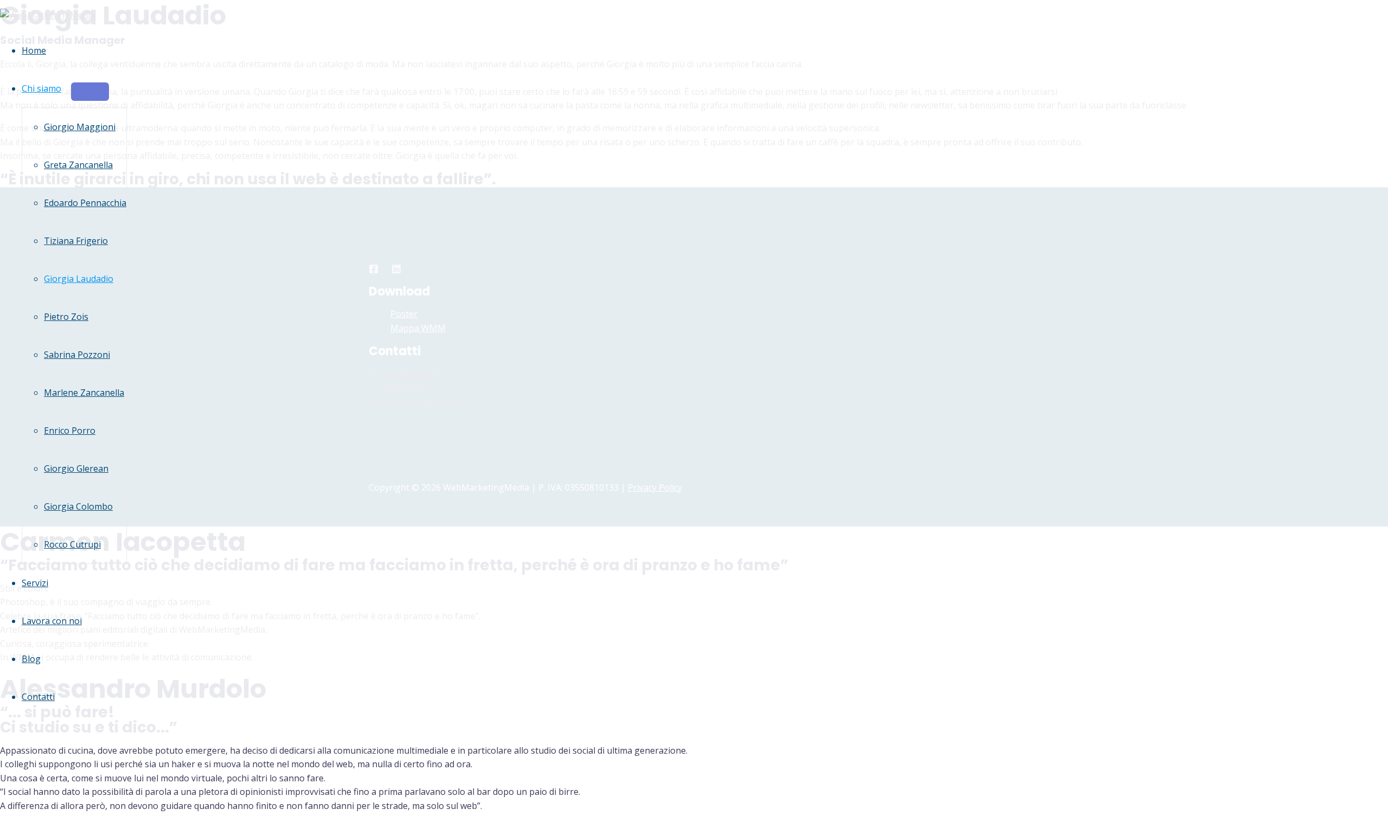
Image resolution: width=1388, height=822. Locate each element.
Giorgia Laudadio (78, 279)
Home (34, 50)
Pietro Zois (66, 317)
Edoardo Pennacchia (85, 203)
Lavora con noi (52, 621)
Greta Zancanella (78, 165)
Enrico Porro (69, 430)
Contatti (38, 697)
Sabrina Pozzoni (77, 355)
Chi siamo (41, 88)
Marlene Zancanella (84, 393)
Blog (31, 659)
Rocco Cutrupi (72, 544)
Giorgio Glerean (76, 468)
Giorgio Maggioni (79, 127)
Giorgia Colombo (78, 506)
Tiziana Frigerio (76, 241)
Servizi (35, 583)
